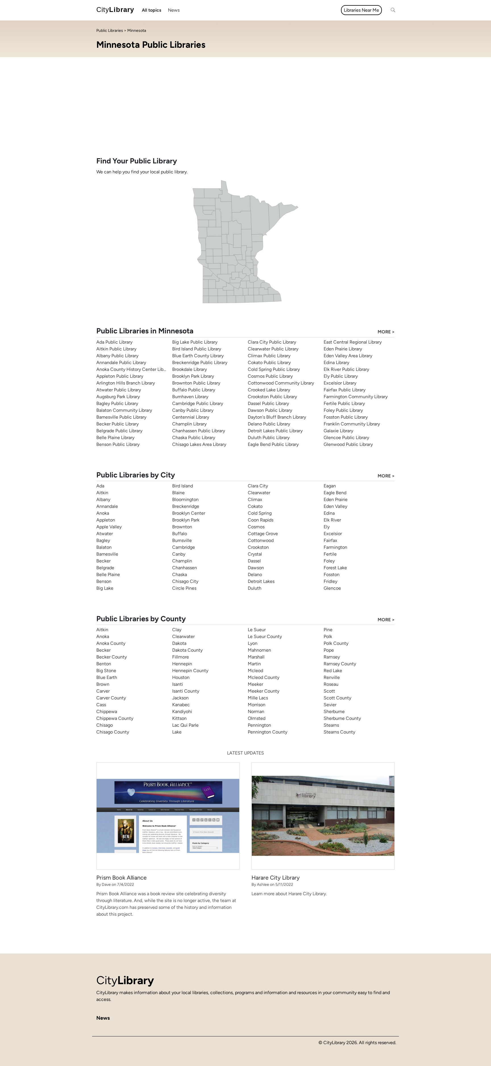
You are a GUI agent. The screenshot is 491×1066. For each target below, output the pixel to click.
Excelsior (333, 533)
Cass (101, 704)
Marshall (256, 657)
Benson (103, 581)
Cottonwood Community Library (281, 383)
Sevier (330, 704)
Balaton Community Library (124, 410)
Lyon (252, 643)
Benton (103, 663)
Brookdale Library (189, 369)
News (174, 10)
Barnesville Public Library (121, 417)
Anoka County (110, 643)
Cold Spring (260, 513)
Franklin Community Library (352, 424)
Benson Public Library (118, 444)
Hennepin (182, 663)
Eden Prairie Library (343, 349)
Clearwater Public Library (273, 349)
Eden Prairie (336, 499)
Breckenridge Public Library (199, 362)
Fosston (332, 574)
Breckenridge (185, 506)
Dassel (254, 561)
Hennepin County (190, 670)
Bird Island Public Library (196, 349)
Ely (327, 526)
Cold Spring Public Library (274, 369)
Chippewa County (114, 718)
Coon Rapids (260, 520)
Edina (329, 513)
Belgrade (105, 567)
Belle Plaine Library (115, 437)
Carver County (111, 698)
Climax (255, 499)
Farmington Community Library (356, 396)
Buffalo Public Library (193, 389)
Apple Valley (109, 526)
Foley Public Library (343, 410)
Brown (102, 684)
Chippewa (106, 711)
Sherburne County (342, 718)
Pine (328, 629)
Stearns (331, 725)
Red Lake (333, 670)
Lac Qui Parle (185, 725)
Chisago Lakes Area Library (199, 444)
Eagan (330, 486)
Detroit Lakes (261, 581)
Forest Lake (335, 567)
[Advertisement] (245, 114)
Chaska (179, 574)
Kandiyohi (182, 711)
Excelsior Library (340, 383)
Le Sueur (257, 629)
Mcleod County (263, 677)
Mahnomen (259, 650)
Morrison (256, 704)
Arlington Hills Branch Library (125, 383)
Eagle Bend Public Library (273, 444)
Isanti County (185, 691)
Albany (103, 499)
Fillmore (180, 657)
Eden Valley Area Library (348, 355)
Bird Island (182, 486)
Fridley (330, 581)
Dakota (179, 643)
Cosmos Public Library (270, 376)
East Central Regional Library (353, 342)
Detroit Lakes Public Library (275, 430)
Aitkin (102, 492)
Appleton (105, 520)
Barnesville (107, 554)
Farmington (335, 547)
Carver (103, 691)
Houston (181, 677)
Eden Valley (335, 506)
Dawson (256, 567)
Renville (332, 677)
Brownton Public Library (196, 383)
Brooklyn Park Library (193, 376)
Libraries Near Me (361, 10)
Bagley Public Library (117, 403)
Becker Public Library (117, 424)
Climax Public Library (269, 355)
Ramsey (332, 657)
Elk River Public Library (346, 369)
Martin (254, 663)
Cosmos (256, 526)
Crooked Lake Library (269, 389)
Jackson (180, 698)
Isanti (177, 684)
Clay (176, 629)
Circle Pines (184, 588)
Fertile (330, 554)
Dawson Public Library (270, 410)
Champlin (182, 561)
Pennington (259, 725)
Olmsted (256, 718)
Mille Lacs (258, 698)
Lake (177, 732)
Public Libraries (109, 30)
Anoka (102, 513)
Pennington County (267, 732)
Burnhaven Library (190, 396)
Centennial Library (190, 417)
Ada (100, 486)
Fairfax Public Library (344, 389)
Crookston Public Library (272, 396)
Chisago (104, 725)
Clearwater (259, 492)
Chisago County (112, 732)
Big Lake (104, 588)
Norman (256, 711)
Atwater (104, 533)
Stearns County (339, 732)
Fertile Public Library (344, 403)
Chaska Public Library (193, 437)
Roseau (331, 684)
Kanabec (181, 704)
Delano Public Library (269, 424)
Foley (329, 561)
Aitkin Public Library (116, 349)
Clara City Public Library (272, 342)
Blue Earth (106, 677)
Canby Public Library (192, 410)
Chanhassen (184, 567)
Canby (178, 554)
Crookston (258, 547)
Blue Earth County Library (198, 355)
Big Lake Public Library (194, 342)
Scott (329, 691)
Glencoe (332, 588)
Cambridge (183, 547)
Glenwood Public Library (348, 444)
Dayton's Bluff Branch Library (277, 417)
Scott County (337, 698)
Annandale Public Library (121, 362)
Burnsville (182, 540)
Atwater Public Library (118, 389)
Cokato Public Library (269, 362)
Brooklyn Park (185, 520)
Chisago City (185, 581)
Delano (255, 574)
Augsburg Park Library (118, 396)
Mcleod (255, 670)
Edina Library (336, 362)
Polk (328, 636)
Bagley (103, 540)
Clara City (258, 486)
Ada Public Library (114, 342)
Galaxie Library (338, 430)
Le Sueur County (265, 636)
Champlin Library (189, 424)
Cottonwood (261, 540)
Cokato (255, 506)
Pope (329, 650)
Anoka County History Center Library (133, 369)
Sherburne (334, 711)
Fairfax (330, 540)
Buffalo (179, 533)
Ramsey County (340, 663)
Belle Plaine (108, 574)
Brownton (182, 526)
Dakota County (187, 650)
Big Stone (106, 670)
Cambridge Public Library (197, 403)
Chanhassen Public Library (198, 430)
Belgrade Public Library (119, 430)
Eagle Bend (335, 492)
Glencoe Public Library (346, 437)
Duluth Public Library (269, 437)
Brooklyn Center (188, 513)
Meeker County (263, 691)
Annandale (107, 506)
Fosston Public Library (346, 417)
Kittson (179, 718)
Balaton (104, 547)
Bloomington (185, 499)
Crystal (255, 554)
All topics (151, 10)
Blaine (178, 492)
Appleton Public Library (119, 376)
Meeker (255, 684)
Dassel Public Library (268, 403)
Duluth (254, 588)
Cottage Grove (263, 533)
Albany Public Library (117, 355)
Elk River (332, 520)
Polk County (336, 643)
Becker (103, 561)
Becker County (111, 657)
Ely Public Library (341, 376)
